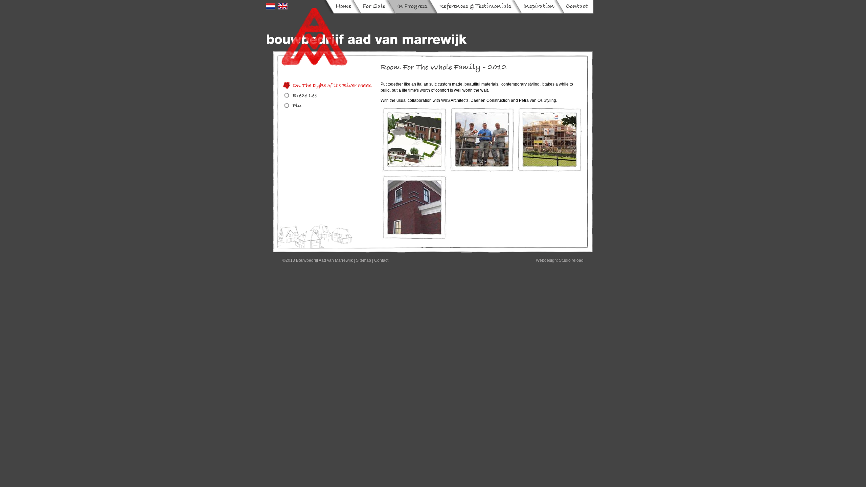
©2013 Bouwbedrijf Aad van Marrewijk (317, 260)
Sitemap (363, 260)
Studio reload (571, 260)
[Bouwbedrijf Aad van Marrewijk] (367, 36)
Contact (381, 260)
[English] (283, 7)
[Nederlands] (270, 7)
